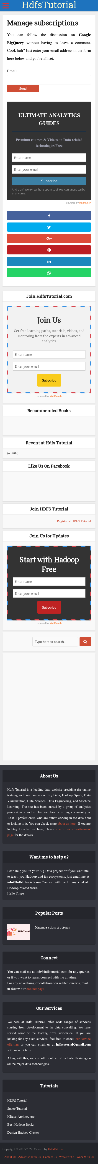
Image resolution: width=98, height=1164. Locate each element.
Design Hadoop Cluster (23, 1132)
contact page (35, 988)
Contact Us (50, 1157)
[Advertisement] (49, 707)
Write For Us (66, 1157)
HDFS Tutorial (17, 1100)
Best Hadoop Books (20, 1124)
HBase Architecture (21, 1116)
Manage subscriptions (52, 927)
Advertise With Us (29, 1157)
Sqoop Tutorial (17, 1108)
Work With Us (85, 1157)
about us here (67, 823)
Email (12, 70)
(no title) (12, 453)
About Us (10, 1157)
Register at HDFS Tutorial (74, 521)
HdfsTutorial (49, 5)
